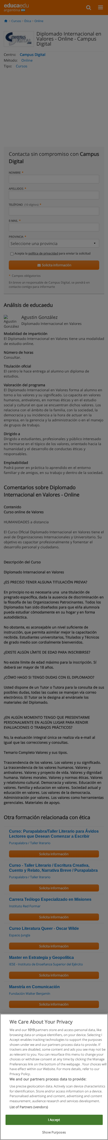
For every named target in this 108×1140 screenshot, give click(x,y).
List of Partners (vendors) (29, 1107)
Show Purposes (54, 1132)
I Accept (54, 1119)
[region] (54, 1077)
